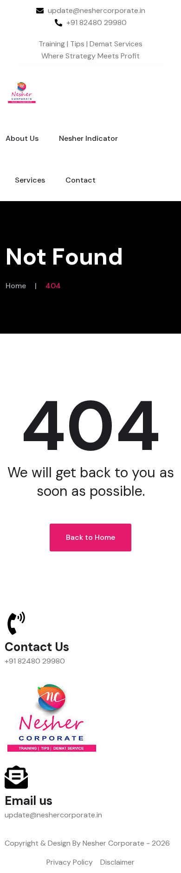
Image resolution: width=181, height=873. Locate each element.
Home (16, 286)
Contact (80, 180)
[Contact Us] (16, 623)
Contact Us (37, 647)
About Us (22, 138)
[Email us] (16, 777)
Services (30, 180)
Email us (28, 801)
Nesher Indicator (88, 138)
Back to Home (90, 537)
